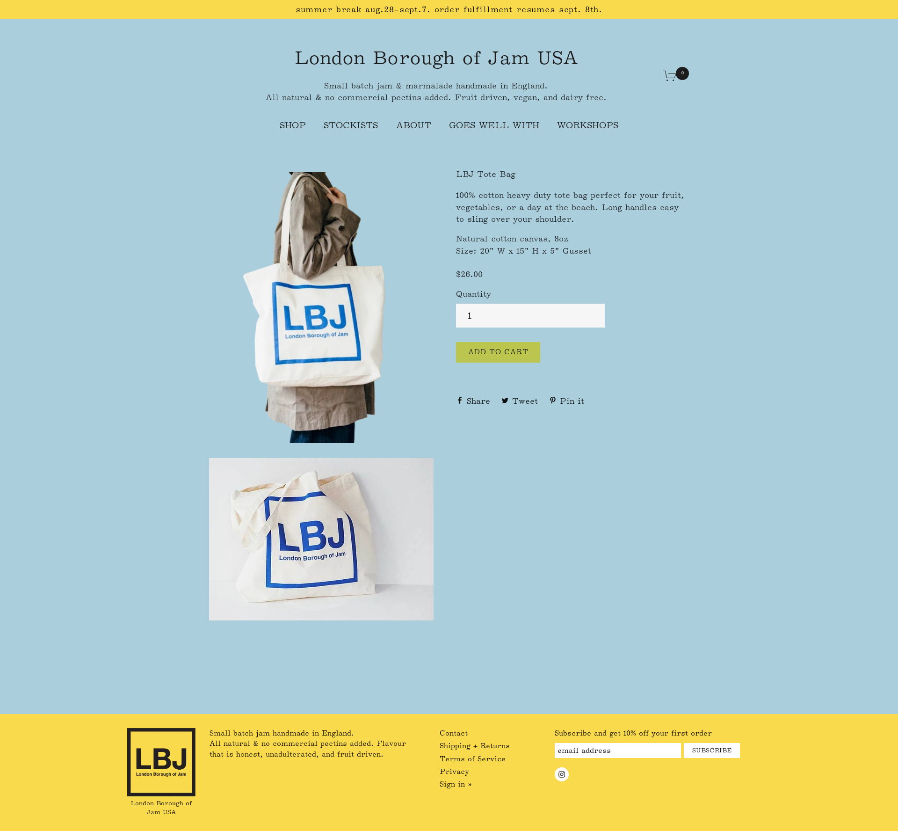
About (413, 125)
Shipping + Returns (475, 746)
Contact (454, 733)
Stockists (351, 125)
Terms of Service (473, 759)
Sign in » (456, 784)
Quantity (473, 294)
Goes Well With (494, 125)
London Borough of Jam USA (436, 57)
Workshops (587, 125)
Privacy (454, 771)
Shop (293, 125)
